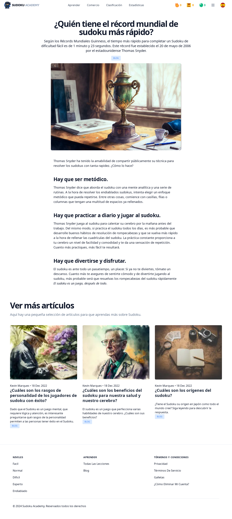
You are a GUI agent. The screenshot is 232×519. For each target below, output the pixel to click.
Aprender (74, 5)
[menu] (213, 5)
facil (15, 464)
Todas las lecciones (96, 464)
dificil (16, 477)
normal (17, 470)
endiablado (20, 491)
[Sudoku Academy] (21, 5)
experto (18, 484)
